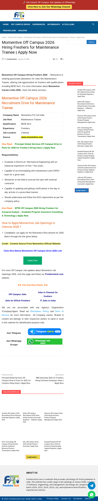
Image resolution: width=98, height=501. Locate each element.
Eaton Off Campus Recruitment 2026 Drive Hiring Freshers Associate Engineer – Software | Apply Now (32, 417)
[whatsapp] (91, 494)
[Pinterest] (31, 65)
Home (6, 24)
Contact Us (66, 498)
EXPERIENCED (39, 24)
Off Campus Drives (20, 24)
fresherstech (12, 59)
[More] (43, 65)
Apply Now (33, 260)
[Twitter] (91, 486)
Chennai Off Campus (15, 37)
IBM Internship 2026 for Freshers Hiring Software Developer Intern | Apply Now (49, 380)
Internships (53, 24)
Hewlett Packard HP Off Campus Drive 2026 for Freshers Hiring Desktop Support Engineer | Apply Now (53, 446)
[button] (93, 24)
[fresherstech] (3, 59)
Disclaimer (77, 498)
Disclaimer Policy (39, 311)
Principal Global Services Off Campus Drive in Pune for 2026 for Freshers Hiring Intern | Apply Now (16, 380)
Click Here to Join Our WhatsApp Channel (49, 7)
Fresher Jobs (9, 30)
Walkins (22, 30)
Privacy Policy (53, 498)
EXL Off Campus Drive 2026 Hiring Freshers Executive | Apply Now (31, 444)
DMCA (87, 498)
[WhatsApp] (37, 65)
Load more (32, 457)
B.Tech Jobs (68, 24)
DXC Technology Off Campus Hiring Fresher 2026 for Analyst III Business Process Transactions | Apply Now (10, 446)
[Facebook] (20, 65)
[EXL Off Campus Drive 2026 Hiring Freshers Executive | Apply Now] (32, 432)
